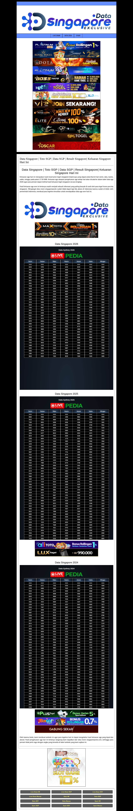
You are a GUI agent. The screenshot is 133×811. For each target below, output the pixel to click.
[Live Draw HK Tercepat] (66, 767)
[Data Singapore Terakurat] (66, 45)
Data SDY (35, 801)
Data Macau (66, 801)
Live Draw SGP (66, 792)
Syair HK (98, 801)
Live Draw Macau (35, 796)
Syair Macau (97, 805)
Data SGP (97, 796)
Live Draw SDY (98, 792)
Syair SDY (66, 805)
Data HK (66, 796)
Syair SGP (35, 805)
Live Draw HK (35, 792)
